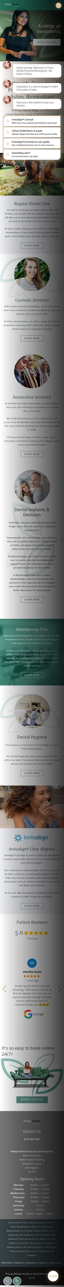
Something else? (25, 154)
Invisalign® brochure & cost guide (33, 143)
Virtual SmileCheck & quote (34, 132)
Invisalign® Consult (34, 121)
